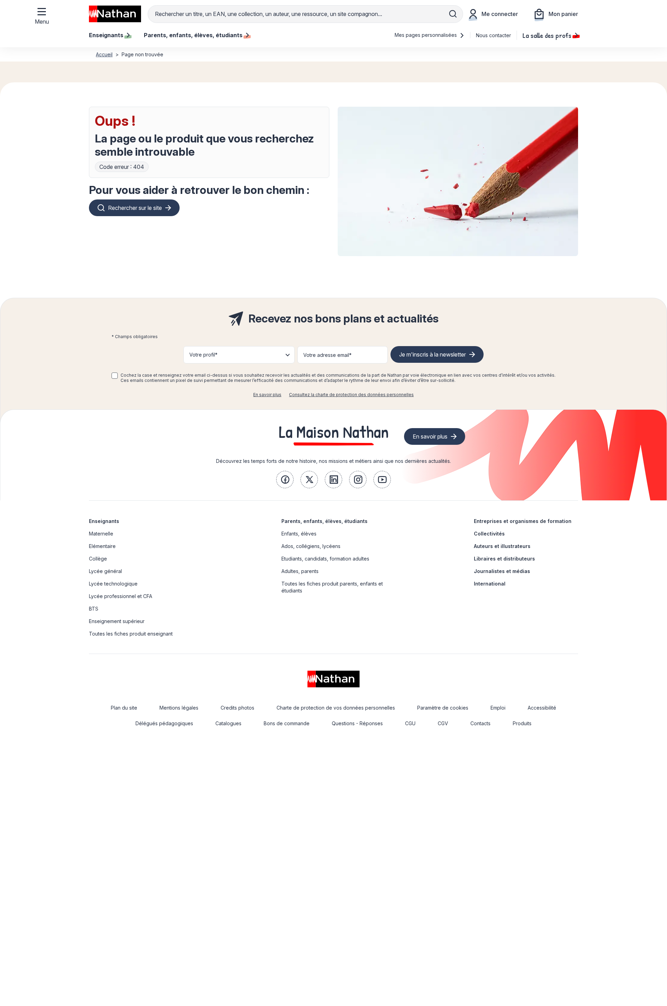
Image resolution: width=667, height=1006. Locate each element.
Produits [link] (522, 723)
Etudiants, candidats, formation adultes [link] (325, 559)
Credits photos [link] (237, 708)
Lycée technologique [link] (113, 584)
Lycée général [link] (105, 571)
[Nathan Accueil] (115, 14)
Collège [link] (98, 559)
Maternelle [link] (101, 534)
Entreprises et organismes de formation (522, 521)
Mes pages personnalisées (426, 35)
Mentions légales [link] (178, 708)
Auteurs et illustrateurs (502, 546)
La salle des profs (546, 35)
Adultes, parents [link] (300, 571)
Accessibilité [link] (542, 708)
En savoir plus (267, 394)
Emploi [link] (498, 708)
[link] (285, 479)
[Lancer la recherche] (453, 14)
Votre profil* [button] (203, 355)
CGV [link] (443, 723)
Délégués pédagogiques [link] (164, 723)
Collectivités (489, 534)
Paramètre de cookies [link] (442, 708)
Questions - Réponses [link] (357, 723)
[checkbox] (115, 376)
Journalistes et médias (502, 571)
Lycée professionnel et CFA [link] (120, 596)
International (489, 584)
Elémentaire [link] (102, 546)
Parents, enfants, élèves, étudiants (324, 521)
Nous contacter (493, 35)
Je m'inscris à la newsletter (432, 354)
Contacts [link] (480, 723)
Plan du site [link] (124, 708)
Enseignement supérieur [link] (117, 621)
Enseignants (104, 521)
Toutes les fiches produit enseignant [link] (131, 634)
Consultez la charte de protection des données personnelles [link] (351, 394)
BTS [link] (93, 609)
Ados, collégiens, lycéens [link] (310, 546)
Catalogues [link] (228, 723)
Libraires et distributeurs (504, 559)
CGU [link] (410, 723)
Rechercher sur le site (135, 207)
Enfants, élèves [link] (298, 534)
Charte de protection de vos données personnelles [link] (336, 708)
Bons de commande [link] (287, 723)
